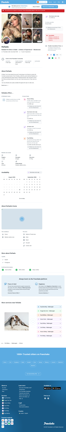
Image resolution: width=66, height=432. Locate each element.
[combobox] (34, 172)
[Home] (2, 343)
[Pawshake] (5, 2)
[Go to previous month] (4, 177)
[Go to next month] (39, 177)
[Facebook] (45, 398)
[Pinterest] (48, 398)
